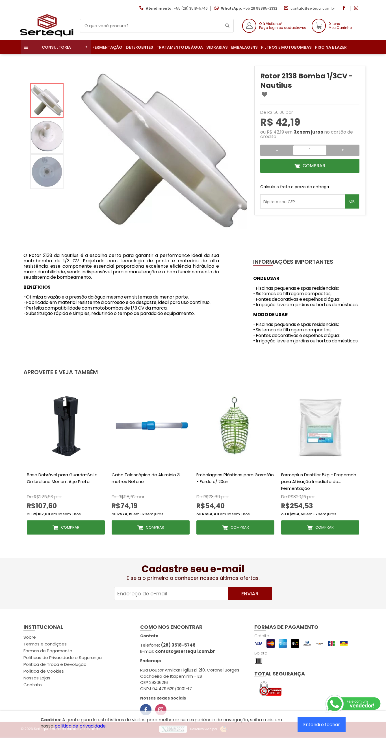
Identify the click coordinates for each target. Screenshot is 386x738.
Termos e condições (45, 644)
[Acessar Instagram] (357, 8)
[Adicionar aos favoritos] (264, 94)
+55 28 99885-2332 (260, 8)
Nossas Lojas (36, 678)
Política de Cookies (43, 671)
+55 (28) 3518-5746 (191, 8)
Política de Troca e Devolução (54, 664)
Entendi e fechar (321, 724)
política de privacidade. (81, 726)
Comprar (314, 165)
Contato (32, 685)
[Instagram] (160, 709)
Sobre (29, 637)
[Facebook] (145, 709)
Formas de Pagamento (47, 651)
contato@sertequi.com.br (312, 8)
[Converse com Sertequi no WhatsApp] (353, 704)
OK (352, 201)
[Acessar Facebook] (344, 8)
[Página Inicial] (46, 36)
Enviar (250, 593)
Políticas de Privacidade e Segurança (62, 657)
